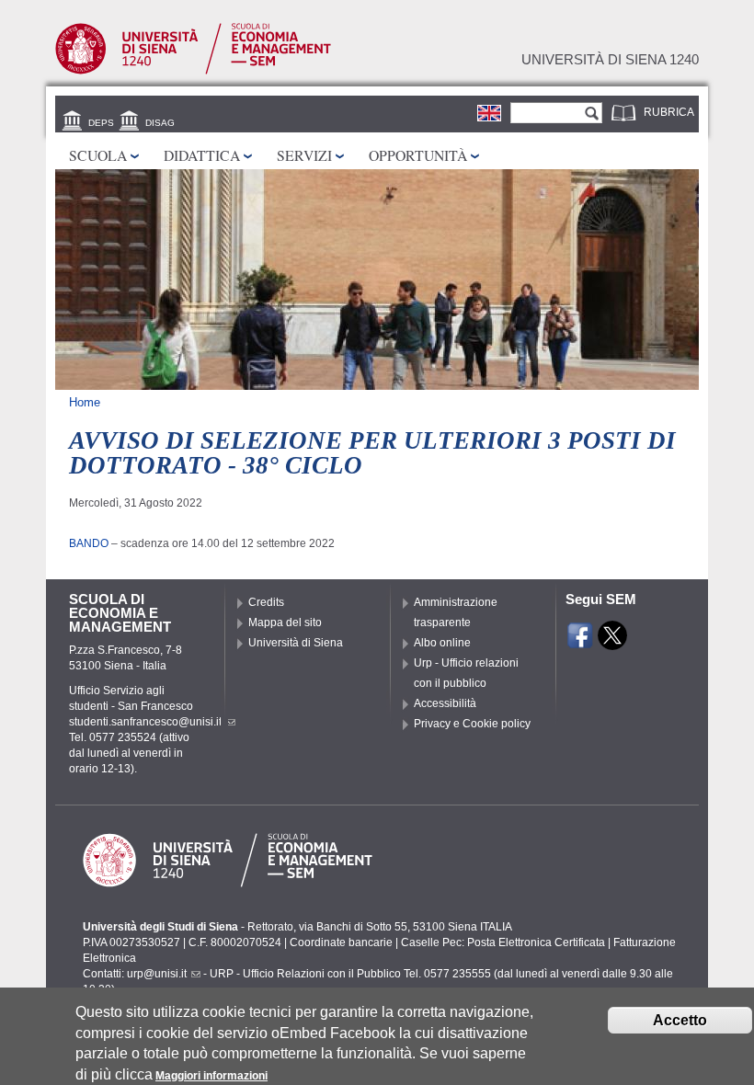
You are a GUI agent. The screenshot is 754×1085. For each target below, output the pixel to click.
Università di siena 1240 (610, 59)
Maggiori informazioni (211, 1075)
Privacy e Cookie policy (472, 723)
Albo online (442, 642)
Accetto (680, 1020)
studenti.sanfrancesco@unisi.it (145, 721)
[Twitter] (612, 641)
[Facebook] (580, 641)
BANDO (89, 543)
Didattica (202, 155)
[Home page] (193, 70)
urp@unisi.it (157, 973)
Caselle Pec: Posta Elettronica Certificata (503, 942)
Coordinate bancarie (341, 942)
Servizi (304, 155)
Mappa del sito (285, 622)
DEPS (101, 123)
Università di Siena (295, 642)
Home (84, 402)
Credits (266, 602)
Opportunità (418, 155)
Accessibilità (445, 703)
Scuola (98, 155)
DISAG (160, 123)
